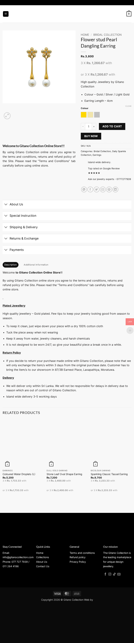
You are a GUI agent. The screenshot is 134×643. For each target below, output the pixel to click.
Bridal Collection (107, 34)
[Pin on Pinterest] (109, 189)
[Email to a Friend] (103, 189)
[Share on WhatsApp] (84, 189)
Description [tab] (10, 264)
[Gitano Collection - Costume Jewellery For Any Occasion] (67, 14)
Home (85, 34)
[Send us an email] (118, 574)
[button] (6, 14)
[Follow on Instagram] (109, 574)
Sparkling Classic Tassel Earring (109, 474)
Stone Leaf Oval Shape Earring (64, 474)
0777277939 (124, 179)
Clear (128, 106)
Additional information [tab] (36, 264)
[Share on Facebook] (90, 189)
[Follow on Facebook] (105, 574)
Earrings (97, 155)
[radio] (84, 115)
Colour (84, 108)
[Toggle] (6, 205)
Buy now (91, 136)
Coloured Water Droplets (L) (19, 474)
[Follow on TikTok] (114, 574)
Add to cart (112, 126)
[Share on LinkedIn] (115, 189)
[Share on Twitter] (96, 189)
